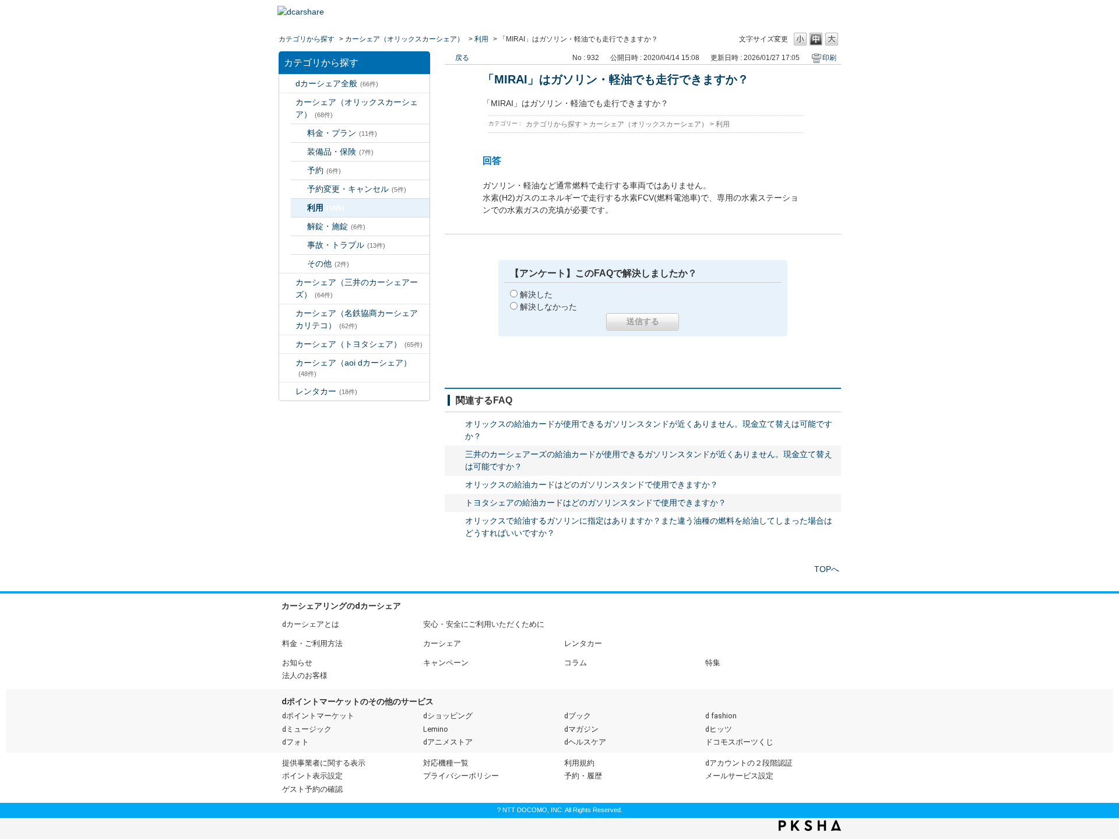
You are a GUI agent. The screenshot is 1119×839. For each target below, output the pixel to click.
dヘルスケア (585, 742)
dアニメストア (448, 742)
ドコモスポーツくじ (739, 742)
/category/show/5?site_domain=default (287, 313)
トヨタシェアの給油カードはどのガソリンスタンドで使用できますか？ (595, 502)
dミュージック (307, 729)
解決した (536, 294)
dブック (577, 715)
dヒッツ (718, 729)
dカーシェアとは (310, 624)
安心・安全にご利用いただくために (483, 624)
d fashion (721, 715)
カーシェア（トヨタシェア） (359, 344)
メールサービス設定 (739, 775)
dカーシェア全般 (336, 83)
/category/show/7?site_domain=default (287, 391)
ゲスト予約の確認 (312, 789)
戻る (462, 58)
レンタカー (326, 391)
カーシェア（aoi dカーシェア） (353, 367)
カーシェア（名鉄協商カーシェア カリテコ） (360, 319)
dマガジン (581, 729)
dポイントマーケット (318, 715)
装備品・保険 (340, 151)
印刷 (829, 58)
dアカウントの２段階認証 (749, 763)
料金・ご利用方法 (312, 643)
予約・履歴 (583, 775)
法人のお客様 (305, 675)
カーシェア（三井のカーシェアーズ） (356, 288)
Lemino (435, 729)
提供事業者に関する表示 (323, 763)
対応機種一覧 (446, 763)
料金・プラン (342, 133)
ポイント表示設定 (312, 775)
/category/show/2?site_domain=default (287, 84)
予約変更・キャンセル (356, 189)
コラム (575, 662)
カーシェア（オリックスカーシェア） (404, 39)
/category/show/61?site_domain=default (287, 344)
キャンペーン (446, 662)
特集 (712, 662)
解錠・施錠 (336, 226)
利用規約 (579, 763)
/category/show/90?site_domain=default (287, 363)
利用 (481, 39)
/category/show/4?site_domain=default (287, 282)
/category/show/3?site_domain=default (287, 102)
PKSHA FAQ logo (810, 825)
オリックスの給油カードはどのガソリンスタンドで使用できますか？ (591, 484)
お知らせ (297, 662)
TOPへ (826, 569)
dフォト (295, 742)
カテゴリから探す (307, 39)
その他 (328, 263)
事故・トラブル (346, 245)
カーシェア (442, 643)
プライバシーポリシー (461, 775)
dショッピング (448, 715)
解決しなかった (548, 306)
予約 (324, 170)
